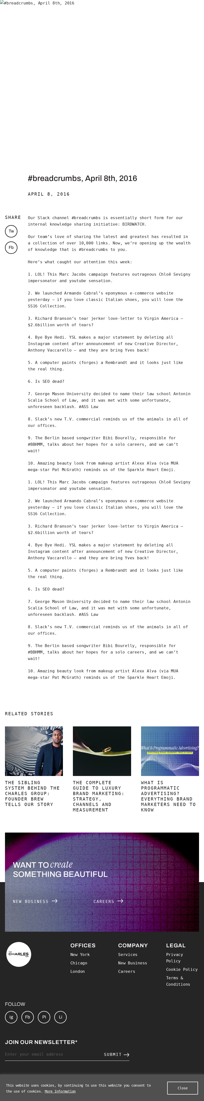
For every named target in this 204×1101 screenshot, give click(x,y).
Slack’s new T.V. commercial (68, 419)
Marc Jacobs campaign (83, 274)
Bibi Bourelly (119, 438)
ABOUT (37, 11)
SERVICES (66, 11)
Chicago (78, 963)
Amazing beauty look (61, 463)
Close (183, 1088)
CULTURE (150, 11)
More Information (60, 1091)
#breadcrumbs (86, 217)
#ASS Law (88, 406)
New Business (32, 901)
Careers (105, 901)
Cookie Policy (182, 969)
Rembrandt (116, 362)
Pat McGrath (65, 469)
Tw (11, 231)
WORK (15, 11)
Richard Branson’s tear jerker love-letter (85, 318)
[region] (102, 1087)
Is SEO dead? (49, 381)
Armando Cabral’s (83, 293)
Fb (11, 247)
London (77, 971)
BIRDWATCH (133, 224)
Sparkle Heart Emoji (150, 469)
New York (80, 954)
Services (128, 954)
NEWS (175, 11)
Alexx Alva (144, 463)
